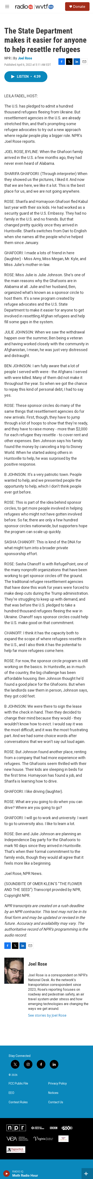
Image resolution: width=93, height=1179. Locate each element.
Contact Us (55, 1102)
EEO (11, 1093)
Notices (53, 1093)
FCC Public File (18, 1083)
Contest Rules (18, 1102)
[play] (6, 1173)
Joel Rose (25, 58)
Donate (79, 6)
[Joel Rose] (14, 971)
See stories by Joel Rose (47, 1015)
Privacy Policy (57, 1083)
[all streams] (87, 1173)
